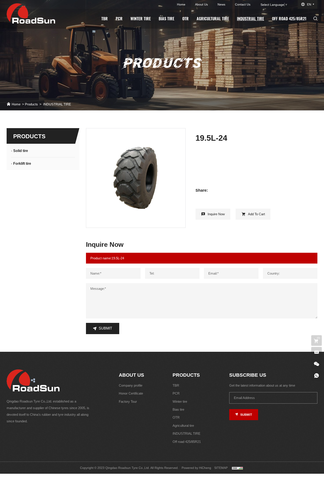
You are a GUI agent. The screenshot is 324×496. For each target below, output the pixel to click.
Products (31, 104)
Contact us (242, 4)
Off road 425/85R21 (289, 18)
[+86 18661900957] (316, 375)
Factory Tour (128, 401)
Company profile (130, 385)
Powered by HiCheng (196, 468)
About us (201, 4)
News (221, 4)
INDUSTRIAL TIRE (250, 18)
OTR (185, 18)
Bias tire (166, 18)
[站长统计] (237, 468)
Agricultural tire (213, 18)
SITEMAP (221, 468)
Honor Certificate (131, 393)
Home (181, 4)
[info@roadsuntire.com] (316, 352)
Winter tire (140, 18)
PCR (119, 18)
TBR (104, 18)
